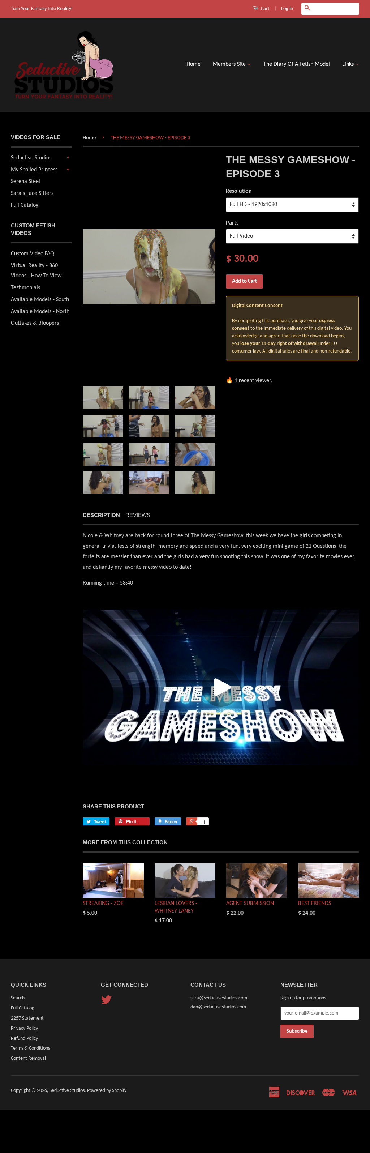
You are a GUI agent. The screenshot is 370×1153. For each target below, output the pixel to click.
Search (18, 998)
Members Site (230, 64)
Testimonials (25, 288)
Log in (287, 9)
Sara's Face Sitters (32, 193)
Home (193, 64)
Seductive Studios (31, 158)
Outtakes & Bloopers (35, 323)
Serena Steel (25, 181)
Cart (265, 9)
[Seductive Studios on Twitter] (106, 1002)
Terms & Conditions (30, 1048)
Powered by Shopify (106, 1090)
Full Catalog (25, 205)
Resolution (239, 191)
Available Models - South (40, 300)
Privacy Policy (24, 1028)
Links (348, 64)
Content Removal (28, 1058)
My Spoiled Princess (34, 170)
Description (101, 515)
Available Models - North (40, 312)
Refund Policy (24, 1038)
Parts (232, 223)
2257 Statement (27, 1018)
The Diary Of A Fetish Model (296, 64)
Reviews (137, 515)
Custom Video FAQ (32, 254)
